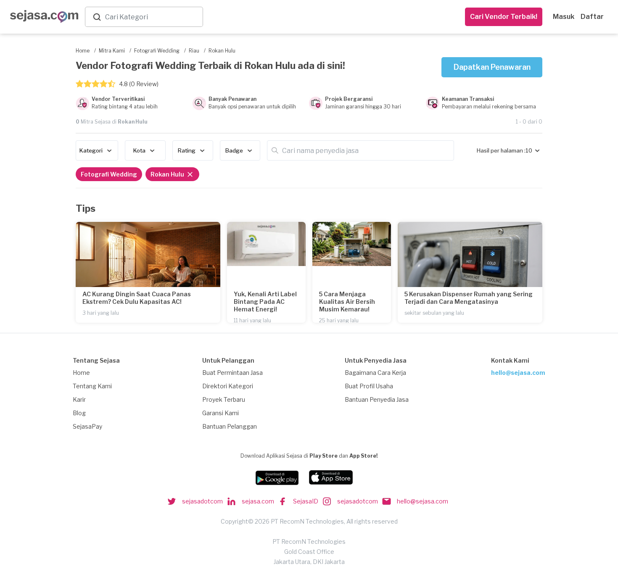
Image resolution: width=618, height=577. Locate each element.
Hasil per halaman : (501, 150)
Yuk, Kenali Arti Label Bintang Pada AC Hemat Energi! (265, 301)
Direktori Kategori (227, 386)
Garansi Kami (220, 412)
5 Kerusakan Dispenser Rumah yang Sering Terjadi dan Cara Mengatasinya (468, 297)
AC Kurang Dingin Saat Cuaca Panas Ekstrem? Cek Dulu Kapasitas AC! (136, 297)
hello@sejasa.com (518, 372)
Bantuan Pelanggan (229, 426)
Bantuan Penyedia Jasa (377, 399)
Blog (79, 412)
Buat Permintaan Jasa (232, 372)
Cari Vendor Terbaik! (503, 17)
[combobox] (152, 17)
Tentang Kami (92, 386)
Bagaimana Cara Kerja (375, 372)
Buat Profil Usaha (369, 386)
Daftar (592, 17)
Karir (79, 399)
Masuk (563, 17)
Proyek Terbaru (223, 399)
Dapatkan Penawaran (492, 67)
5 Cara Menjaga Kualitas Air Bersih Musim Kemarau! (347, 301)
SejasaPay (87, 426)
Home (81, 372)
